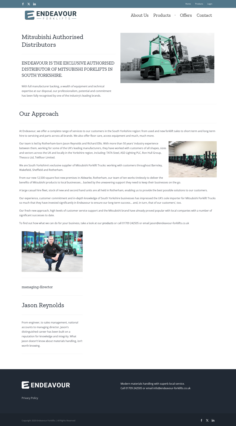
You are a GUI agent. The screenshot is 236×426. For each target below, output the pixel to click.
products (108, 223)
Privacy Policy (30, 398)
